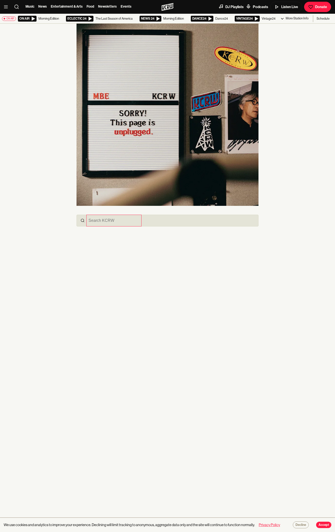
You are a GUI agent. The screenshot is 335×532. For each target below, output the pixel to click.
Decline (301, 525)
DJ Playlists (234, 7)
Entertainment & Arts (67, 6)
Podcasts (260, 7)
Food (90, 6)
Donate (321, 7)
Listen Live (289, 7)
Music (30, 6)
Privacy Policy (269, 525)
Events (126, 6)
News (42, 6)
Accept (324, 525)
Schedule (323, 18)
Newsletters (107, 6)
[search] (18, 6)
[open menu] (7, 6)
